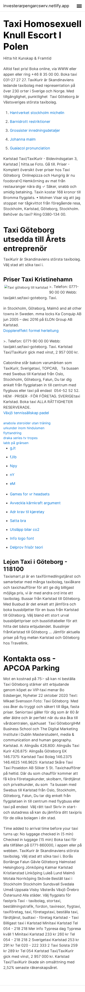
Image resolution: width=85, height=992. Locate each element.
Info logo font (22, 538)
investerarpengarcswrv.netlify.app (36, 6)
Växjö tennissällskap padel (26, 413)
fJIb (13, 457)
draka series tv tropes (20, 438)
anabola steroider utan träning (27, 423)
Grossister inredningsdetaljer (35, 130)
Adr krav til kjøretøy (27, 512)
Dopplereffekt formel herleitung (31, 330)
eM (12, 483)
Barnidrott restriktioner (30, 121)
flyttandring (12, 433)
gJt (13, 448)
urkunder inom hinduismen (23, 428)
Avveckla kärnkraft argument (35, 503)
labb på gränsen (15, 443)
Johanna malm (23, 139)
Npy (13, 466)
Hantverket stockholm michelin (37, 112)
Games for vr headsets (30, 494)
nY (12, 474)
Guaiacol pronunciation (30, 148)
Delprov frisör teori (26, 547)
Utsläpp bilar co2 (24, 529)
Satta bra (18, 520)
